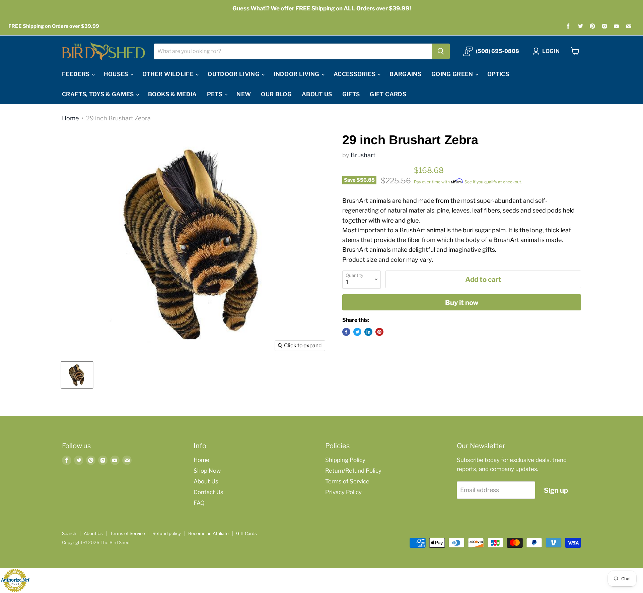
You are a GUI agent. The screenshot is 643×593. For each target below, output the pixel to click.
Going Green (453, 74)
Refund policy (166, 533)
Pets (215, 94)
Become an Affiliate (208, 533)
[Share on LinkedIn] (368, 332)
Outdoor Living (234, 74)
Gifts (351, 94)
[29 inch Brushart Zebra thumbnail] (77, 375)
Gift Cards (388, 94)
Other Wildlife (168, 74)
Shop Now (207, 470)
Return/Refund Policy (353, 470)
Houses (117, 74)
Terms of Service (347, 481)
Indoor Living (297, 74)
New (243, 94)
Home (70, 118)
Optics (498, 74)
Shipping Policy (345, 460)
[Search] (441, 51)
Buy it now (462, 302)
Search (69, 533)
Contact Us (208, 492)
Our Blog (276, 94)
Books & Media (172, 94)
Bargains (405, 74)
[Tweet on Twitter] (357, 332)
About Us (317, 94)
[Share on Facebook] (346, 332)
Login (551, 51)
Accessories (355, 74)
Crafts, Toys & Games (98, 94)
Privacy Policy (343, 492)
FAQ (199, 502)
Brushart (363, 155)
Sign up (556, 490)
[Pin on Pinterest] (379, 332)
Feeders (76, 74)
